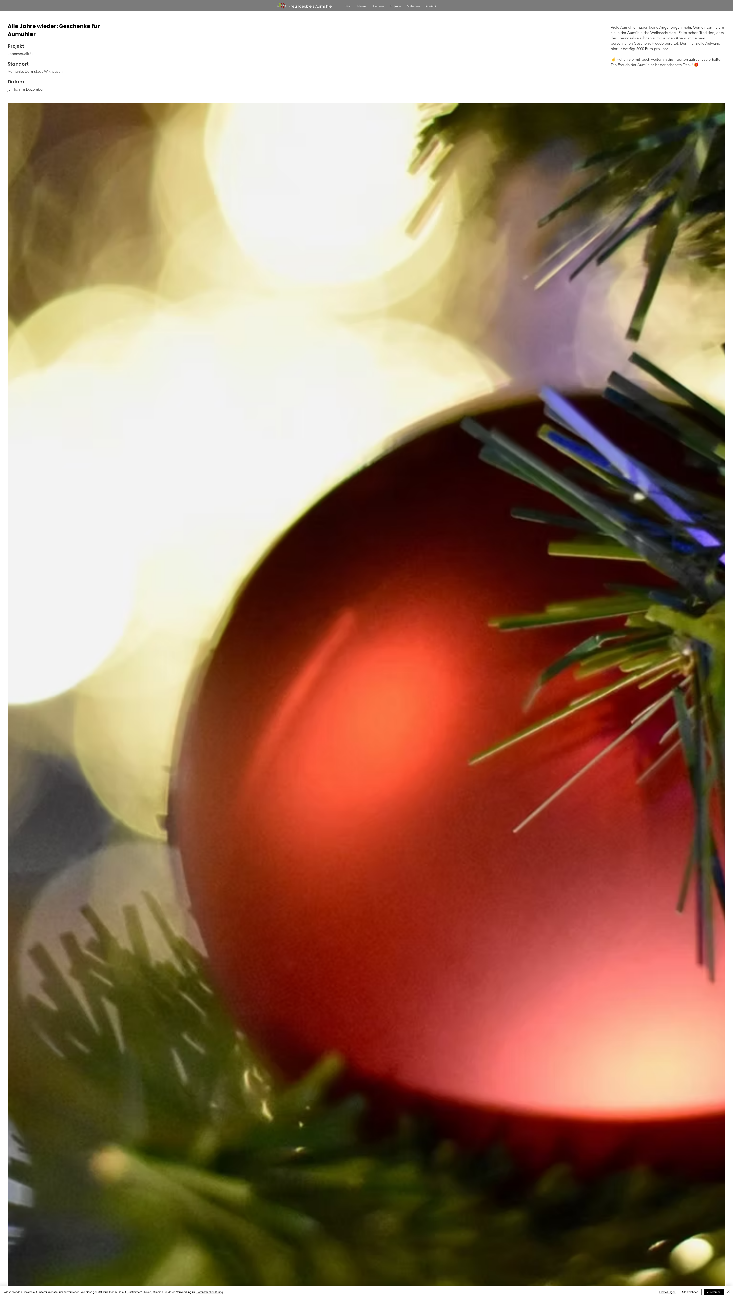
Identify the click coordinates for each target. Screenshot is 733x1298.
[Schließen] (728, 1292)
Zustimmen (714, 1292)
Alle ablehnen (690, 1292)
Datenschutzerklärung (209, 1292)
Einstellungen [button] (667, 1292)
